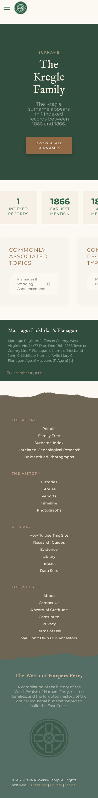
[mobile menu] (7, 7)
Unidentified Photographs (49, 457)
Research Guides (49, 542)
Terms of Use (49, 631)
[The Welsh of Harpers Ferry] (20, 7)
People (49, 428)
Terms (70, 785)
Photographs (49, 510)
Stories (49, 489)
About (49, 595)
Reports (49, 496)
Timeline (49, 503)
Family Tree (49, 435)
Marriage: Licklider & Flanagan (42, 330)
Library (49, 556)
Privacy (49, 624)
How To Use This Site (49, 535)
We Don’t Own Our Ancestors (49, 638)
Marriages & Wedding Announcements (33, 284)
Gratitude (39, 785)
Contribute (49, 617)
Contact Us (49, 602)
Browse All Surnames (49, 145)
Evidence (49, 549)
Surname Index (49, 442)
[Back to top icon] (87, 787)
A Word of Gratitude (49, 609)
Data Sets (49, 570)
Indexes (49, 563)
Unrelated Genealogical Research (49, 449)
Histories (49, 482)
